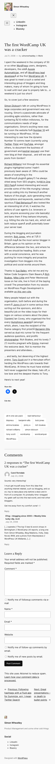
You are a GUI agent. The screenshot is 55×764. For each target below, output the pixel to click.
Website (8, 634)
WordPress (22, 65)
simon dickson (31, 429)
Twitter (8, 144)
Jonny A (17, 304)
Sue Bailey (21, 270)
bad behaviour (34, 416)
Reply (6, 511)
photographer (11, 339)
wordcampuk (41, 434)
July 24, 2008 (11, 522)
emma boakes (12, 425)
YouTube (28, 144)
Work (40, 56)
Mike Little (18, 277)
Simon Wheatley (21, 7)
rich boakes (40, 425)
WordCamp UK (36, 76)
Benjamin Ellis (42, 329)
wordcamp (25, 434)
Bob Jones (19, 236)
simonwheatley (29, 56)
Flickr (16, 144)
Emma (35, 343)
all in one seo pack (14, 416)
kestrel (26, 151)
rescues (34, 151)
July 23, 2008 (17, 476)
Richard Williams (12, 164)
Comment (10, 568)
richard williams (13, 429)
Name (8, 609)
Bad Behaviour (23, 202)
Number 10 (39, 130)
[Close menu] (13, 15)
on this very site (22, 291)
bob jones (39, 420)
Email (8, 621)
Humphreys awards (21, 322)
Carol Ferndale (18, 473)
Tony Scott (18, 359)
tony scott (10, 434)
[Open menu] (7, 23)
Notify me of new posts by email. (25, 656)
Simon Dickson (12, 105)
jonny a (27, 425)
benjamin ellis (24, 420)
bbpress (10, 420)
